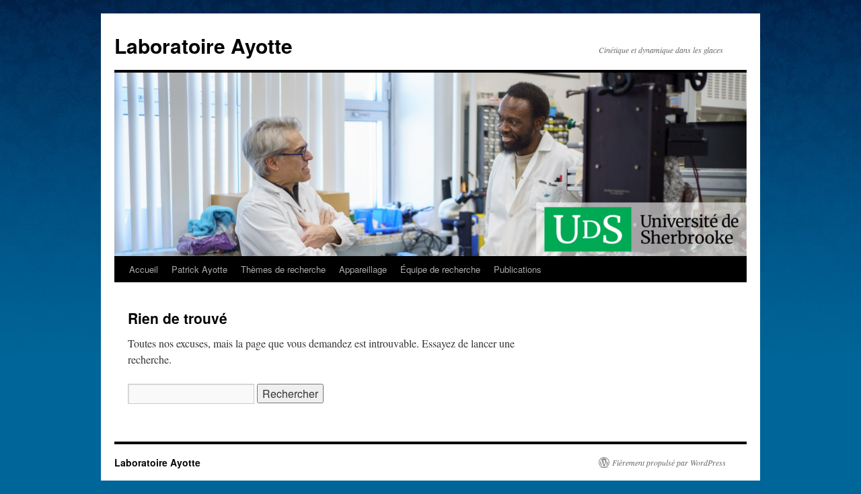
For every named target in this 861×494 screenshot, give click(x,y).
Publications (517, 269)
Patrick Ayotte (199, 269)
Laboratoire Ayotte (203, 45)
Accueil (143, 269)
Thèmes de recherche (283, 269)
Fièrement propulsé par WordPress (669, 462)
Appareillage (363, 269)
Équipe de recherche (440, 269)
